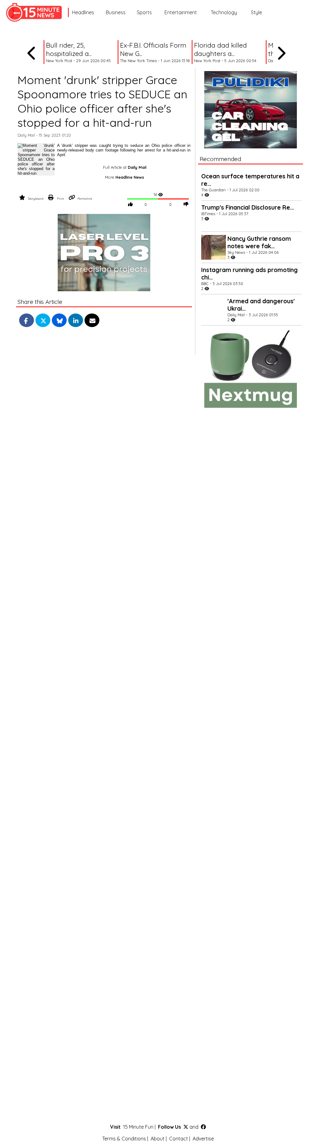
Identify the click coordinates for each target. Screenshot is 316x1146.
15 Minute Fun (138, 1127)
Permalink (84, 198)
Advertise (203, 1138)
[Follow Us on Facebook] (203, 1127)
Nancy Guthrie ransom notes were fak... (259, 242)
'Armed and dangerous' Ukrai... (261, 304)
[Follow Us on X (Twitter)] (185, 1127)
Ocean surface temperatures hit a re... (250, 180)
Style (256, 12)
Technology (224, 12)
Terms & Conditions (124, 1138)
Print (60, 198)
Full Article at (124, 167)
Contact (178, 1138)
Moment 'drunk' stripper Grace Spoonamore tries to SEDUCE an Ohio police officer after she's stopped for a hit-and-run (102, 101)
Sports (144, 12)
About (157, 1138)
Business (116, 12)
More (124, 177)
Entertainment (180, 12)
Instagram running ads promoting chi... (249, 273)
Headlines (83, 12)
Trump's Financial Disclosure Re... (247, 207)
